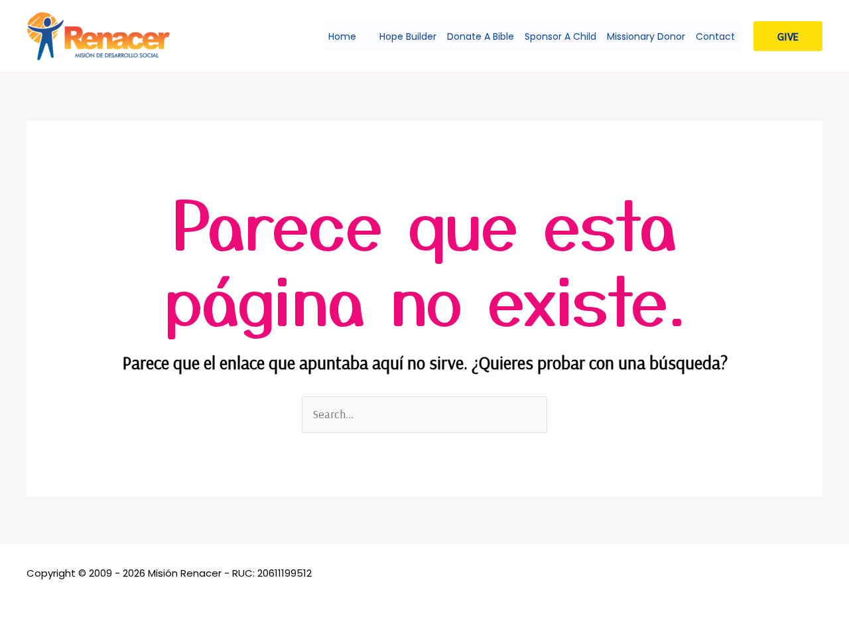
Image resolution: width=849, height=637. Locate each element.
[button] (362, 36)
